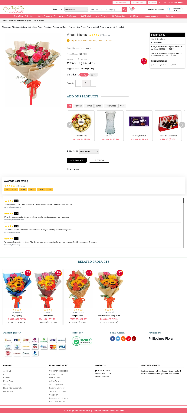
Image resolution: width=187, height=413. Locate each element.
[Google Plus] (134, 338)
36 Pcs (84, 75)
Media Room (8, 381)
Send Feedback (105, 370)
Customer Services (150, 365)
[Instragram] (123, 338)
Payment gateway (12, 332)
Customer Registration (58, 370)
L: (155, 65)
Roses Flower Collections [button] (23, 16)
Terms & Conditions (57, 391)
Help (182, 2)
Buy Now (99, 160)
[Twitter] (118, 338)
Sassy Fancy (48, 315)
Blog (5, 374)
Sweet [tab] (98, 105)
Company (7, 365)
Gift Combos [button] (72, 16)
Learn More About (58, 365)
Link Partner (8, 391)
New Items (152, 2)
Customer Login (56, 374)
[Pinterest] (128, 338)
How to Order (55, 377)
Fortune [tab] (78, 105)
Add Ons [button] (104, 16)
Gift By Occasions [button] (119, 16)
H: (174, 65)
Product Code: (77, 54)
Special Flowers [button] (44, 16)
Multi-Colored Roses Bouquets (20, 21)
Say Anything (17, 315)
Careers (6, 377)
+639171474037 (107, 373)
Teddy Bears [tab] (111, 105)
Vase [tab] (122, 105)
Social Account (117, 332)
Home (4, 21)
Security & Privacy (56, 388)
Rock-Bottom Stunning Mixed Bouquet (109, 316)
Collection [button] (169, 16)
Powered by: (155, 332)
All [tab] (70, 105)
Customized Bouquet (156, 9)
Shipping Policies (56, 384)
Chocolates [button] (58, 16)
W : (164, 65)
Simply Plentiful (78, 315)
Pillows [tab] (89, 105)
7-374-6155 (104, 377)
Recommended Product (59, 398)
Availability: (79, 48)
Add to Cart (76, 160)
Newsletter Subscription (13, 388)
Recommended (121, 2)
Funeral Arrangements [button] (153, 16)
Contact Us (100, 365)
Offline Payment (56, 381)
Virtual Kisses (39, 21)
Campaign (53, 394)
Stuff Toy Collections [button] (89, 16)
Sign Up (173, 2)
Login (163, 2)
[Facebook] (112, 338)
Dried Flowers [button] (135, 16)
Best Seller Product (138, 2)
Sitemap (6, 384)
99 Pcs (93, 75)
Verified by (77, 332)
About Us (7, 370)
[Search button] (124, 9)
